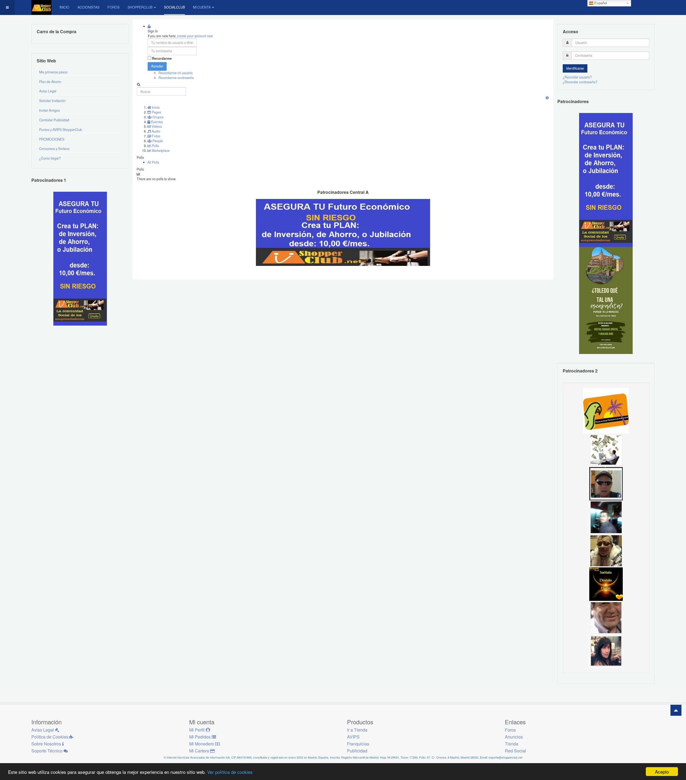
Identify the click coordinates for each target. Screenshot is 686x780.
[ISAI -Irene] (606, 583)
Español (600, 3)
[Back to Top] (675, 710)
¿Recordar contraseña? (580, 82)
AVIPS (353, 737)
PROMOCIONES (51, 139)
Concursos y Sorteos (54, 148)
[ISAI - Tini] (606, 650)
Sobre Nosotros (46, 744)
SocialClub (174, 7)
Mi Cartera (199, 751)
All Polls (153, 162)
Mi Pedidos (200, 737)
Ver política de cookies (230, 771)
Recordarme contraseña (176, 77)
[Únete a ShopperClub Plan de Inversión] (343, 232)
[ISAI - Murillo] (606, 516)
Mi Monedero (202, 744)
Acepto (662, 771)
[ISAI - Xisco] (606, 483)
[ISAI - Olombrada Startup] (606, 179)
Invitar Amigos (49, 110)
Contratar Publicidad (54, 120)
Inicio (64, 7)
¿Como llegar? (50, 158)
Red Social (515, 751)
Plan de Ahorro (50, 81)
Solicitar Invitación (52, 100)
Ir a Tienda (357, 730)
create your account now (195, 35)
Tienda (511, 744)
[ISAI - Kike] (606, 550)
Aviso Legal (47, 91)
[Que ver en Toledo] (606, 300)
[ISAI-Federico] (606, 449)
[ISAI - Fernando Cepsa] (606, 617)
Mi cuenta (202, 7)
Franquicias (358, 744)
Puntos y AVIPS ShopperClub (60, 129)
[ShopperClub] (41, 7)
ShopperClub (140, 7)
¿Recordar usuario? (577, 77)
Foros (113, 7)
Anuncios (514, 737)
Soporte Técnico (47, 751)
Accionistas (88, 7)
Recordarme (162, 58)
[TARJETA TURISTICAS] (606, 410)
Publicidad (357, 751)
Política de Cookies (50, 737)
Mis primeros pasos (53, 72)
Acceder (157, 66)
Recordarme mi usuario (175, 72)
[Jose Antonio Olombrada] (80, 258)
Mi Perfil (197, 730)
